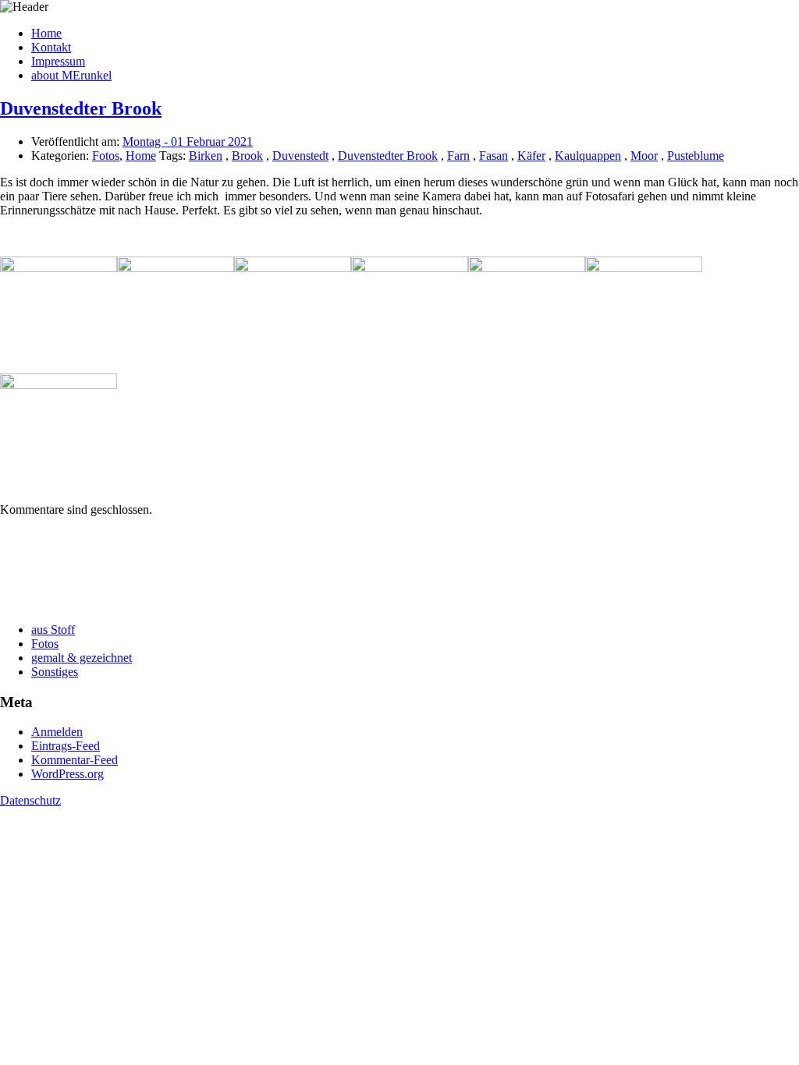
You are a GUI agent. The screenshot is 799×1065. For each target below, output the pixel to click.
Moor (644, 155)
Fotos (105, 155)
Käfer (531, 155)
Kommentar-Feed (74, 759)
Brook (247, 155)
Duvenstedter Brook (81, 108)
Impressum (58, 61)
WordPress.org (67, 773)
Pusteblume (695, 155)
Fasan (493, 155)
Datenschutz (30, 800)
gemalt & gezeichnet (81, 657)
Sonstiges (54, 671)
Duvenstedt (300, 155)
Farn (458, 155)
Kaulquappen (588, 155)
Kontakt (51, 47)
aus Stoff (53, 629)
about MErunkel (71, 75)
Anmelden (57, 731)
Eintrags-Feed (65, 745)
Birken (205, 155)
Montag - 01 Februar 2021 (188, 141)
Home (46, 33)
